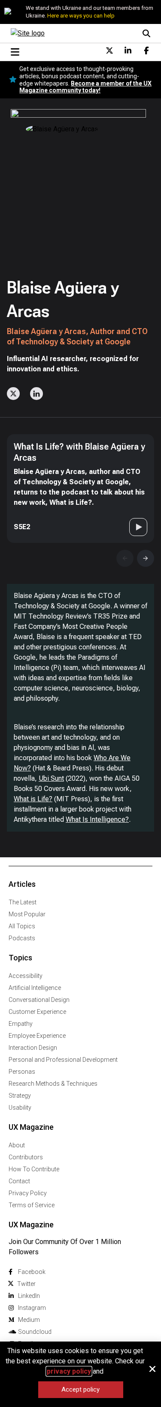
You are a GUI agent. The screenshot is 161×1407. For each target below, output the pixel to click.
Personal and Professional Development (63, 1059)
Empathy (21, 1023)
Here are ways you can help (81, 15)
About (17, 1145)
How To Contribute (34, 1169)
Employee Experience (37, 1035)
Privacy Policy (28, 1193)
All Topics (22, 926)
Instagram (32, 1307)
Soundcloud (35, 1331)
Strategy (20, 1095)
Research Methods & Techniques (53, 1083)
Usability (20, 1107)
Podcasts (22, 938)
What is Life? (33, 799)
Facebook (32, 1271)
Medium (29, 1319)
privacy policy (69, 1371)
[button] (152, 1369)
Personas (22, 1071)
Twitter (26, 1283)
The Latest (22, 902)
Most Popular (27, 914)
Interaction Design (33, 1047)
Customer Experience (37, 1011)
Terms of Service (32, 1205)
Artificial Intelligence (35, 987)
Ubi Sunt (51, 778)
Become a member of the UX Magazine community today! (85, 87)
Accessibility (26, 975)
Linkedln (29, 1295)
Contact (19, 1181)
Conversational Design (39, 999)
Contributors (26, 1157)
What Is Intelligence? (97, 819)
